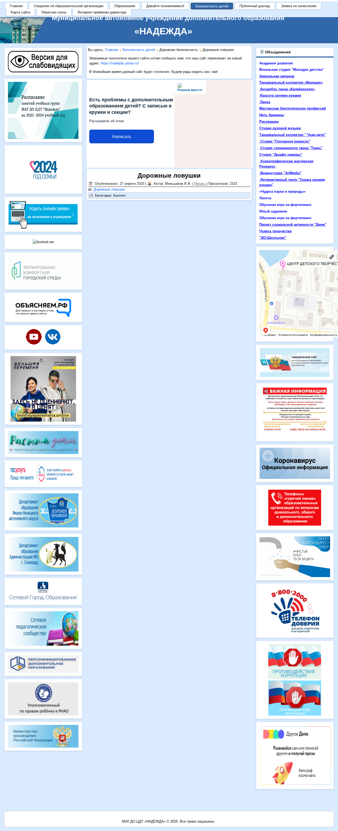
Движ (320, 224)
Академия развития (276, 63)
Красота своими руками (280, 95)
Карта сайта (20, 12)
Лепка (265, 102)
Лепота (265, 198)
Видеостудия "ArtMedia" (280, 173)
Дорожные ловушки (169, 175)
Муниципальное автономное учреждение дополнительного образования (168, 17)
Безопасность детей (212, 6)
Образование (124, 6)
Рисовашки (269, 122)
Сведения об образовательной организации (68, 6)
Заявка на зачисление (298, 6)
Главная (16, 6)
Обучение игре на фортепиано (285, 205)
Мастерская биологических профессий (292, 108)
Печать (200, 184)
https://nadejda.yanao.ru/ (120, 63)
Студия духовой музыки (280, 128)
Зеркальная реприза (276, 76)
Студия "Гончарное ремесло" (285, 141)
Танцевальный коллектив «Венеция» (291, 82)
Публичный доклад (255, 6)
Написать (121, 136)
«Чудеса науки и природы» (282, 191)
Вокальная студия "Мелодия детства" (291, 70)
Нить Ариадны (271, 115)
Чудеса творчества (275, 231)
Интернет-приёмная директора (102, 12)
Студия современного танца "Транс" (291, 148)
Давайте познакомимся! (165, 6)
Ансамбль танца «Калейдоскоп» (287, 89)
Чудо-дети (315, 135)
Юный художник (273, 211)
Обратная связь (54, 12)
